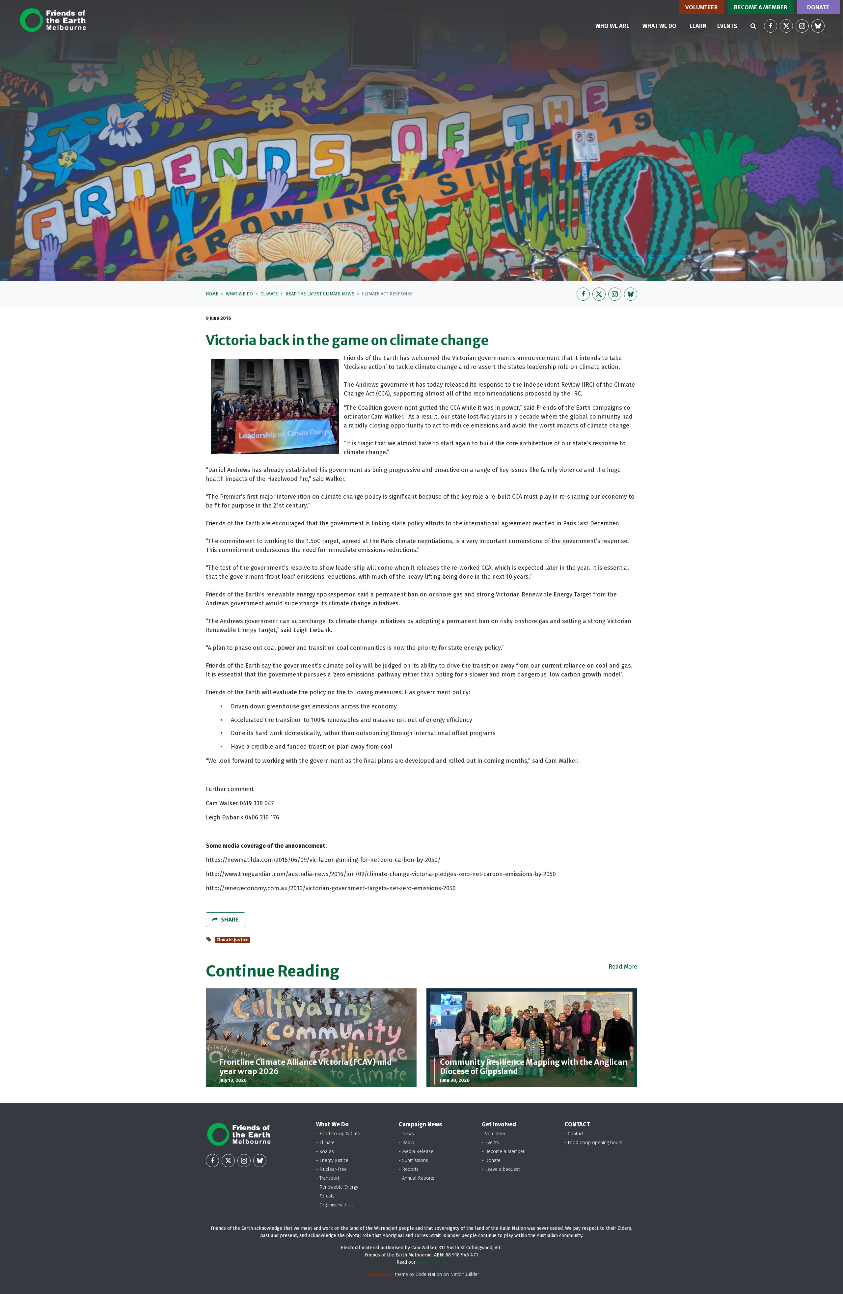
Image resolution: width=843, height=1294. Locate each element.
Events (727, 26)
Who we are (612, 26)
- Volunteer (493, 1134)
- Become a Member (503, 1151)
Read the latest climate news (320, 294)
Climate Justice (232, 940)
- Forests (325, 1196)
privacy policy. (432, 1262)
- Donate (491, 1160)
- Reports (409, 1169)
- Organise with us (335, 1205)
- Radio (406, 1142)
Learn (698, 26)
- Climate (325, 1142)
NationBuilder (464, 1274)
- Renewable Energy (337, 1187)
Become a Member (760, 7)
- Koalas (325, 1151)
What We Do (239, 294)
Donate (818, 7)
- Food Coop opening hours (593, 1142)
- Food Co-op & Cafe (338, 1134)
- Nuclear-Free (331, 1169)
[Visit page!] (770, 26)
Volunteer (701, 7)
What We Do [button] (663, 26)
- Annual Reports (416, 1178)
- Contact (574, 1134)
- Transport (327, 1178)
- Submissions (413, 1160)
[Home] (52, 20)
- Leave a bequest (501, 1169)
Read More (623, 966)
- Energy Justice (332, 1160)
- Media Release (416, 1151)
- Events (490, 1142)
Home (212, 294)
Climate (269, 294)
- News (406, 1134)
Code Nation (429, 1274)
